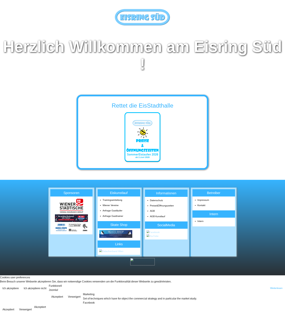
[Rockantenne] (71, 221)
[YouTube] (152, 236)
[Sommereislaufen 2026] (142, 137)
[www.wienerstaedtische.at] (71, 212)
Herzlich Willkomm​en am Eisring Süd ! (142, 55)
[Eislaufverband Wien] (111, 251)
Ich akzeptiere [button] (10, 288)
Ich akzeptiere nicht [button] (35, 288)
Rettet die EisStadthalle (142, 105)
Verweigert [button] (74, 296)
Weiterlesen (276, 288)
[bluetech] (71, 231)
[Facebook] (153, 232)
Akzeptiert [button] (57, 296)
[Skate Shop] (115, 237)
